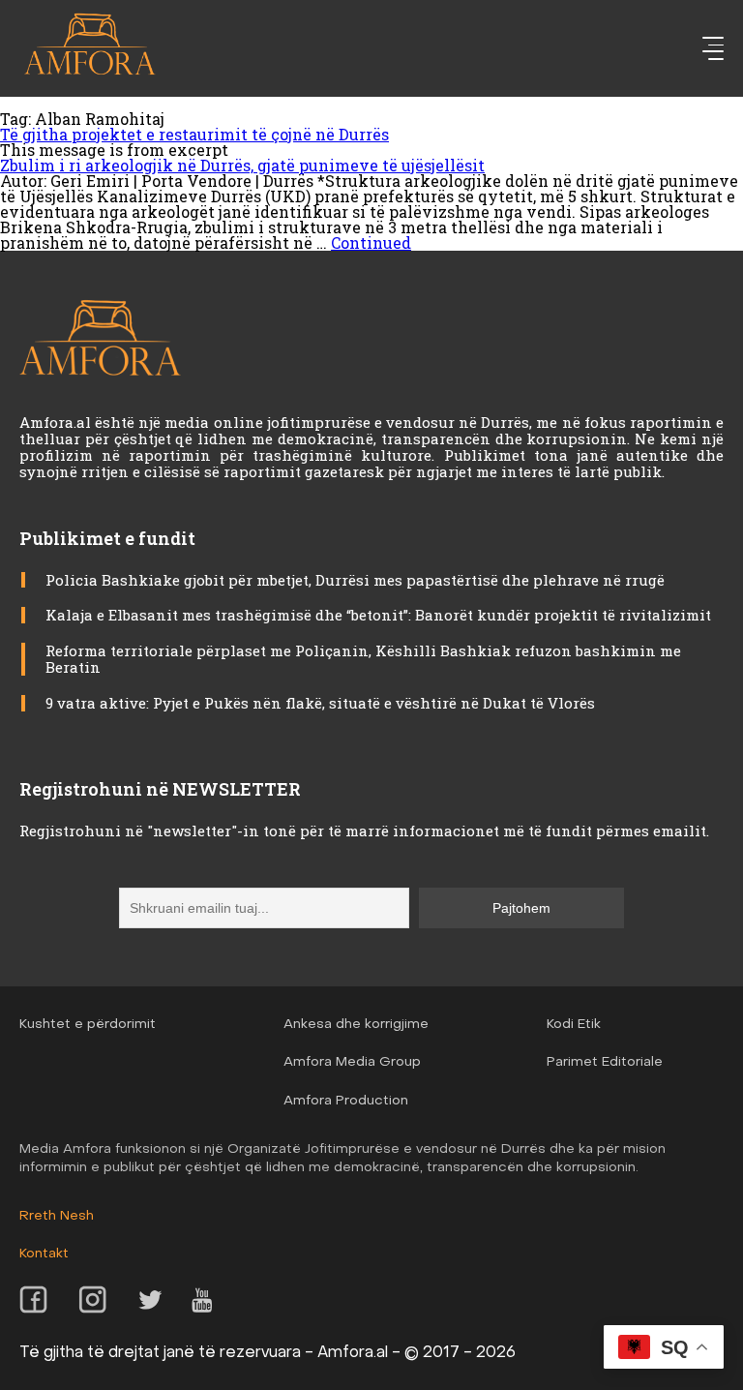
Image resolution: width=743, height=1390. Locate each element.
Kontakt (44, 1254)
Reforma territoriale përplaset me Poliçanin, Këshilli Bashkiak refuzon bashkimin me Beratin (363, 659)
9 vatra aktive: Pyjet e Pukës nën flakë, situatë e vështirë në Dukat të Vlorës (320, 702)
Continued (371, 242)
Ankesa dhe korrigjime (356, 1024)
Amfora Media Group (352, 1062)
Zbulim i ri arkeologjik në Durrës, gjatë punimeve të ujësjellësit (242, 165)
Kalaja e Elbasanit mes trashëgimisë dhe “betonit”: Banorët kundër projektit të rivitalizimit (380, 614)
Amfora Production (345, 1101)
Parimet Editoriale (605, 1062)
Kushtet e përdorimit (87, 1024)
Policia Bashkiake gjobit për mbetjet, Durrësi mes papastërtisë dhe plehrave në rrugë (355, 579)
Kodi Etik (574, 1024)
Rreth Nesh (56, 1216)
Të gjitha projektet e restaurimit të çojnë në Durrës (194, 134)
